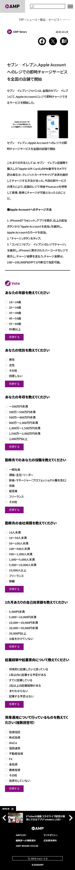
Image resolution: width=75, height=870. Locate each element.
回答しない (15, 376)
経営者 (13, 491)
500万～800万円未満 (22, 417)
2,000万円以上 (18, 439)
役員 (12, 486)
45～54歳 (15, 318)
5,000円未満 (17, 612)
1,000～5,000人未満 (22, 559)
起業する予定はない (21, 696)
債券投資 (14, 770)
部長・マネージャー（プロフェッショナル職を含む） (38, 480)
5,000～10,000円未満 (22, 617)
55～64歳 (15, 324)
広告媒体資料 (50, 840)
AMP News (20, 32)
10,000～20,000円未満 (23, 623)
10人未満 (15, 532)
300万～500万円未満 (22, 412)
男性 (12, 360)
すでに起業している (20, 680)
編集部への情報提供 (26, 840)
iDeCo (13, 743)
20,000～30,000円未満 (23, 628)
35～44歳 (15, 313)
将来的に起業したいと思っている (28, 669)
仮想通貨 (14, 748)
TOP (21, 19)
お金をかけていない (21, 639)
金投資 (13, 764)
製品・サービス (50, 19)
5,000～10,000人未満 (22, 565)
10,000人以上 (17, 570)
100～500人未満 (19, 549)
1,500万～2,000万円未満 (24, 433)
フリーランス (16, 497)
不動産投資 (16, 754)
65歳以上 (15, 329)
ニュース (32, 19)
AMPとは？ (21, 835)
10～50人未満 (18, 538)
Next (70, 817)
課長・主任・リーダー (21, 475)
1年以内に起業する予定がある (27, 675)
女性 (12, 365)
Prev (5, 817)
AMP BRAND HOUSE (27, 845)
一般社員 (14, 469)
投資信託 (14, 732)
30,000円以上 (17, 633)
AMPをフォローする (38, 858)
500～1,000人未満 (20, 554)
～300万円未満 (18, 406)
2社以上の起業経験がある (25, 685)
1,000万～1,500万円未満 (24, 428)
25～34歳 (15, 307)
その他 (13, 370)
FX (10, 759)
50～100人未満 (18, 543)
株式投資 (14, 737)
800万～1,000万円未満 (23, 423)
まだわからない (18, 691)
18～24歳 (15, 302)
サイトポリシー (51, 835)
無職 (12, 581)
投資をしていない (19, 781)
